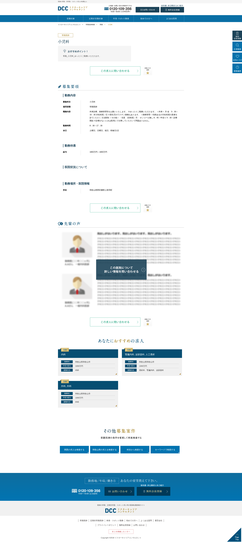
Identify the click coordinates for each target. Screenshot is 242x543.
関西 (101, 24)
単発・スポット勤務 (114, 520)
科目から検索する (135, 450)
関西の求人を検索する (74, 450)
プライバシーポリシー (106, 525)
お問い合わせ (139, 525)
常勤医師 (83, 520)
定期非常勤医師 (96, 520)
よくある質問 (146, 520)
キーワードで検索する (165, 450)
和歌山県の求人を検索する (105, 450)
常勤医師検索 (90, 24)
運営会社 (158, 520)
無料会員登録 (124, 525)
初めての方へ (132, 520)
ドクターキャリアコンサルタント (69, 24)
